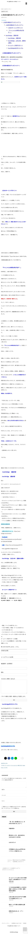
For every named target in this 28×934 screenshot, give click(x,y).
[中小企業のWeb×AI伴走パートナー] (14, 5)
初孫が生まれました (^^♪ (16, 911)
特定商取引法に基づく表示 (16, 923)
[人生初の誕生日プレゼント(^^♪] (12, 758)
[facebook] (9, 758)
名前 (3, 789)
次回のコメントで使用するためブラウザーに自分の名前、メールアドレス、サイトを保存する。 (14, 807)
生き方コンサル (4, 763)
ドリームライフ (7, 765)
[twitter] (5, 758)
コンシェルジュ (14, 765)
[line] (15, 758)
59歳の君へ (12, 828)
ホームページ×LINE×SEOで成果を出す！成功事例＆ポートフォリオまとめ (18, 879)
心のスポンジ (12, 842)
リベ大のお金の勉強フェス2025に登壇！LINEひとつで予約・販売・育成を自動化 (18, 889)
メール (4, 795)
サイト (3, 801)
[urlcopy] (22, 758)
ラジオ (2, 765)
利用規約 (24, 923)
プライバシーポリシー (6, 923)
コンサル (5, 767)
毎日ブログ (20, 765)
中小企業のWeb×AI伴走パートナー (14, 925)
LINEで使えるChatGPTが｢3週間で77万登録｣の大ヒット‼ (17, 897)
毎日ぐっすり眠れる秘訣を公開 (17, 904)
